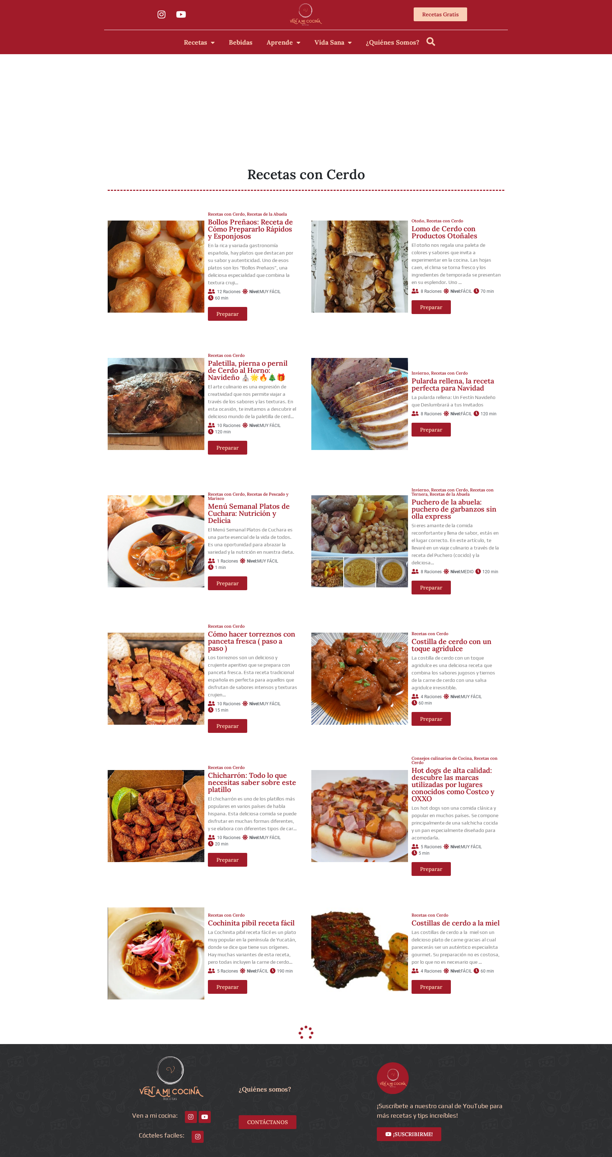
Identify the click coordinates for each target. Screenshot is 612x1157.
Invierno (420, 373)
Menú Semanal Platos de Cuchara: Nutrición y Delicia (249, 513)
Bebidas (241, 42)
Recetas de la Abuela (267, 214)
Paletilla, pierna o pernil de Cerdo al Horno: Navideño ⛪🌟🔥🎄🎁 (248, 370)
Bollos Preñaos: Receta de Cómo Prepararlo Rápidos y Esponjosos (250, 228)
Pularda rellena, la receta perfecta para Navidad (453, 384)
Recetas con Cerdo (226, 214)
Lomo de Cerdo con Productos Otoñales (444, 232)
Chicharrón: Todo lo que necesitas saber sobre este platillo (252, 782)
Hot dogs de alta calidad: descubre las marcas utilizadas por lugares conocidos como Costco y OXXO (453, 784)
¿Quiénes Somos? (392, 42)
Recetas (195, 42)
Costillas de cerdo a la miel (456, 922)
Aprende (280, 42)
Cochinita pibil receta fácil (251, 922)
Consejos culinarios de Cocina (442, 758)
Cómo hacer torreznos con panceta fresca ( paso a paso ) (251, 640)
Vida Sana (329, 42)
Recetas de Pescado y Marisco (248, 496)
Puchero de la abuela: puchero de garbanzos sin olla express (454, 508)
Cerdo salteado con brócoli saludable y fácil (456, 1053)
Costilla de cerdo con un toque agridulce (452, 645)
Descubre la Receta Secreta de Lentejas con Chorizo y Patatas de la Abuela (247, 1053)
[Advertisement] (306, 107)
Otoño (418, 220)
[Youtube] (181, 14)
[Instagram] (161, 14)
